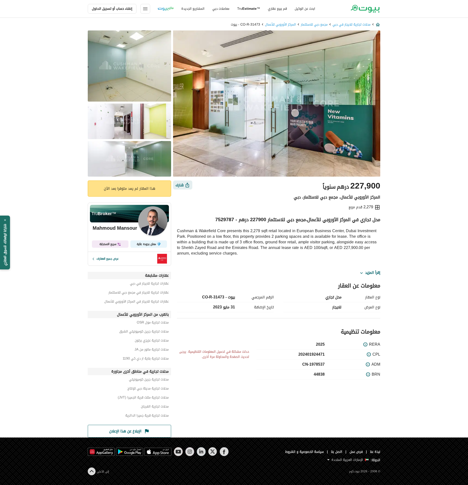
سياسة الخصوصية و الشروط (304, 451)
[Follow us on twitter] (212, 451)
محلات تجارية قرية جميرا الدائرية (147, 416)
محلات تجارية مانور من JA (152, 350)
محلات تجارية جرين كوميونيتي (149, 380)
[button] (5, 243)
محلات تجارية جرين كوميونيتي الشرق (144, 332)
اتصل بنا (336, 451)
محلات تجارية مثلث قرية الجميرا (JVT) (143, 398)
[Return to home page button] (365, 9)
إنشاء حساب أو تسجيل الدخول (112, 8)
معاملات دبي (220, 8)
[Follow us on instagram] (189, 451)
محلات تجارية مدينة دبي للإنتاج (148, 389)
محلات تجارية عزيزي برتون (152, 341)
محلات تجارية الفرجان (155, 407)
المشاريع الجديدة (193, 8)
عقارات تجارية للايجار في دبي (149, 284)
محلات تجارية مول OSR (153, 323)
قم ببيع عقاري (277, 8)
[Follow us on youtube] (178, 451)
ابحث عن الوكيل (305, 8)
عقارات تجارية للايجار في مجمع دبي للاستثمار (138, 293)
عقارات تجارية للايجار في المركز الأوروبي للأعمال (136, 302)
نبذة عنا (375, 451)
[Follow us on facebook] (224, 451)
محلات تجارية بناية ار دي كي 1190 (146, 359)
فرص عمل (356, 451)
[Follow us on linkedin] (201, 451)
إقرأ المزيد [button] (372, 273)
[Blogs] (165, 9)
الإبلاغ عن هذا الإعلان (125, 431)
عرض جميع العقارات (108, 258)
